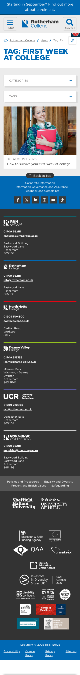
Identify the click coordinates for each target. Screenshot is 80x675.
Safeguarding (60, 485)
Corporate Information (40, 182)
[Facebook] (17, 199)
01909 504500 (14, 316)
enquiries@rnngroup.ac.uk (21, 236)
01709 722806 (13, 405)
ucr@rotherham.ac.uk (18, 409)
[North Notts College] (40, 306)
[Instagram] (44, 199)
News (44, 40)
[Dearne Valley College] (40, 347)
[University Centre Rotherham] (40, 394)
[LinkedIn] (35, 199)
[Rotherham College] (40, 24)
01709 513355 (13, 357)
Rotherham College (22, 40)
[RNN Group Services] (40, 435)
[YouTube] (53, 199)
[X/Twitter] (26, 199)
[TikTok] (62, 199)
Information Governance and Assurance (42, 186)
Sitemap (71, 651)
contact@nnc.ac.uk (16, 321)
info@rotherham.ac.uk (18, 280)
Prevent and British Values (28, 485)
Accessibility (12, 651)
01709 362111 (12, 231)
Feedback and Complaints (41, 190)
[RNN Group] (40, 221)
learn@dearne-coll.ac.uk (20, 361)
